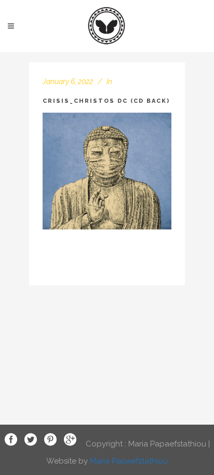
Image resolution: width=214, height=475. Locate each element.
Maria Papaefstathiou (129, 461)
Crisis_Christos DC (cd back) (106, 101)
